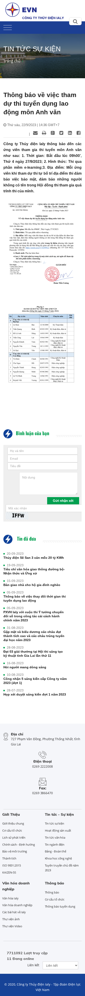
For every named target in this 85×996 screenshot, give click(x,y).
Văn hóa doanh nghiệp (17, 905)
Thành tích (9, 858)
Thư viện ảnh (11, 919)
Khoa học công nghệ (58, 858)
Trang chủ (11, 61)
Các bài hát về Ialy (14, 912)
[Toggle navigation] (7, 26)
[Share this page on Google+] (52, 133)
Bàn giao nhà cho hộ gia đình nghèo (31, 585)
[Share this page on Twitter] (61, 133)
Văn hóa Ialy (10, 898)
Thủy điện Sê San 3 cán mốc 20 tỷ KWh (33, 557)
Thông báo (54, 883)
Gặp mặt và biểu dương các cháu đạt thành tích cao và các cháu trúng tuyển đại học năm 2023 (33, 636)
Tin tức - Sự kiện (59, 814)
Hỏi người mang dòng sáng (24, 667)
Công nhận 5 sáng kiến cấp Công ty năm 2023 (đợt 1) (35, 681)
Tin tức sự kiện (54, 823)
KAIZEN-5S (9, 872)
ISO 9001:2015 (11, 865)
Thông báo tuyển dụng (60, 906)
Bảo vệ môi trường (14, 851)
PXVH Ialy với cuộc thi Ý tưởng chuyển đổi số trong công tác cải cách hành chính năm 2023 (33, 616)
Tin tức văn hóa (55, 837)
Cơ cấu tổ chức (12, 830)
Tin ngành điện (55, 844)
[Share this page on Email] (35, 133)
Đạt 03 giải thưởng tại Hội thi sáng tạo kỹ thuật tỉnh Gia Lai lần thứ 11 (33, 653)
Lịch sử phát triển (13, 837)
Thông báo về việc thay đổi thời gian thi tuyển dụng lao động (34, 598)
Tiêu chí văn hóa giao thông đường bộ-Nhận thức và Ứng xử (34, 571)
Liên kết (33, 965)
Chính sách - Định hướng (18, 844)
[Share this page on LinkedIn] (70, 133)
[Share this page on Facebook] (78, 133)
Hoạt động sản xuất (58, 830)
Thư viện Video (12, 926)
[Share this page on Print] (44, 133)
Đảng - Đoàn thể (55, 851)
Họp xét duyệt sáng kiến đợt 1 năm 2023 (34, 694)
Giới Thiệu (11, 814)
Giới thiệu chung (13, 823)
